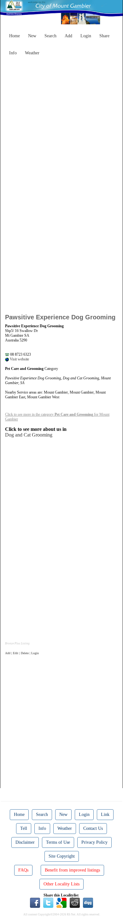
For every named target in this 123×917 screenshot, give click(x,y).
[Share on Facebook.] (35, 902)
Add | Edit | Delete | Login (22, 653)
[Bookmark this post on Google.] (61, 902)
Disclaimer (25, 842)
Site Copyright (62, 856)
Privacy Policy (94, 842)
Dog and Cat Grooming (28, 434)
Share (104, 35)
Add (68, 35)
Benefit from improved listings (72, 870)
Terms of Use (58, 842)
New (32, 35)
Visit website (19, 359)
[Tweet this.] (48, 902)
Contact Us (93, 828)
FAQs (23, 870)
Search (50, 35)
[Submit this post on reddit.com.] (74, 902)
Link (105, 814)
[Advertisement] (61, 120)
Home (14, 35)
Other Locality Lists (61, 884)
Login (85, 35)
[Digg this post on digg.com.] (88, 902)
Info (13, 53)
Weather (32, 53)
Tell (23, 828)
